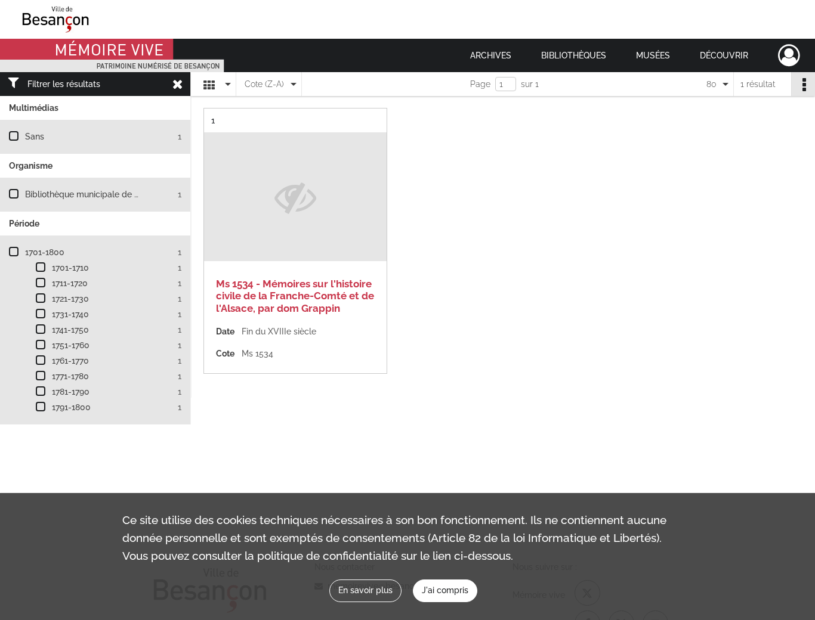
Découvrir (724, 55)
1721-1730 (70, 298)
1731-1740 (70, 314)
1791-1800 (71, 407)
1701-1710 (70, 267)
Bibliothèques (573, 55)
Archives (490, 55)
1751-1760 (70, 345)
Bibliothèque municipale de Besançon (98, 194)
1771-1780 (70, 376)
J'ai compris (445, 590)
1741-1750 (70, 329)
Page (480, 84)
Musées (653, 55)
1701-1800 (44, 252)
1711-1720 (70, 283)
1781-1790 (70, 391)
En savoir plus (365, 590)
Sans (34, 136)
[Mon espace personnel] (789, 55)
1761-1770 (70, 360)
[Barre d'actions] (803, 84)
